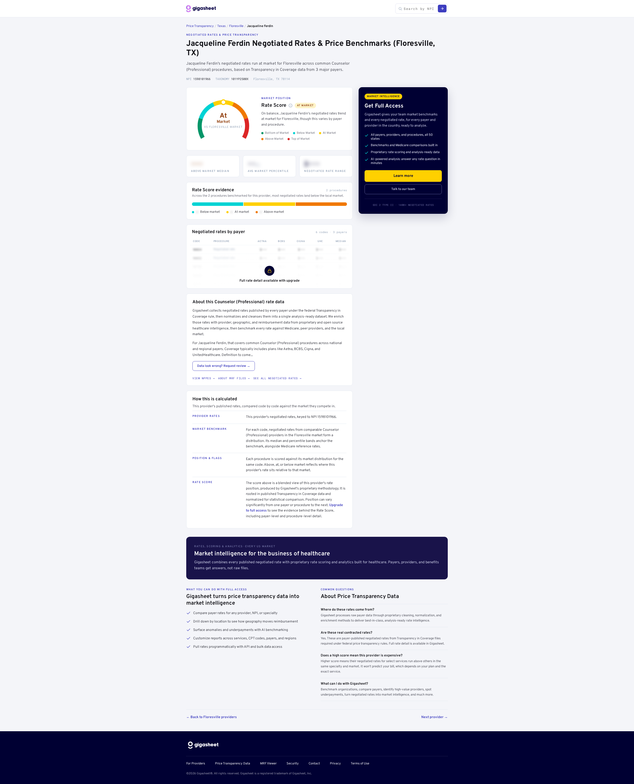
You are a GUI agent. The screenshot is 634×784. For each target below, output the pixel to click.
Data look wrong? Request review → (223, 366)
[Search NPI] (442, 8)
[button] (290, 106)
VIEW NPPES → (203, 378)
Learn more (403, 176)
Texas (221, 26)
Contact (314, 764)
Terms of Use (360, 764)
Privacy (335, 764)
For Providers (195, 764)
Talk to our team (403, 189)
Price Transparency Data (232, 764)
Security (293, 764)
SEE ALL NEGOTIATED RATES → (277, 378)
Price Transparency (200, 26)
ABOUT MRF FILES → (234, 378)
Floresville (236, 26)
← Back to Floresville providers (211, 717)
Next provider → (434, 717)
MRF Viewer (268, 764)
